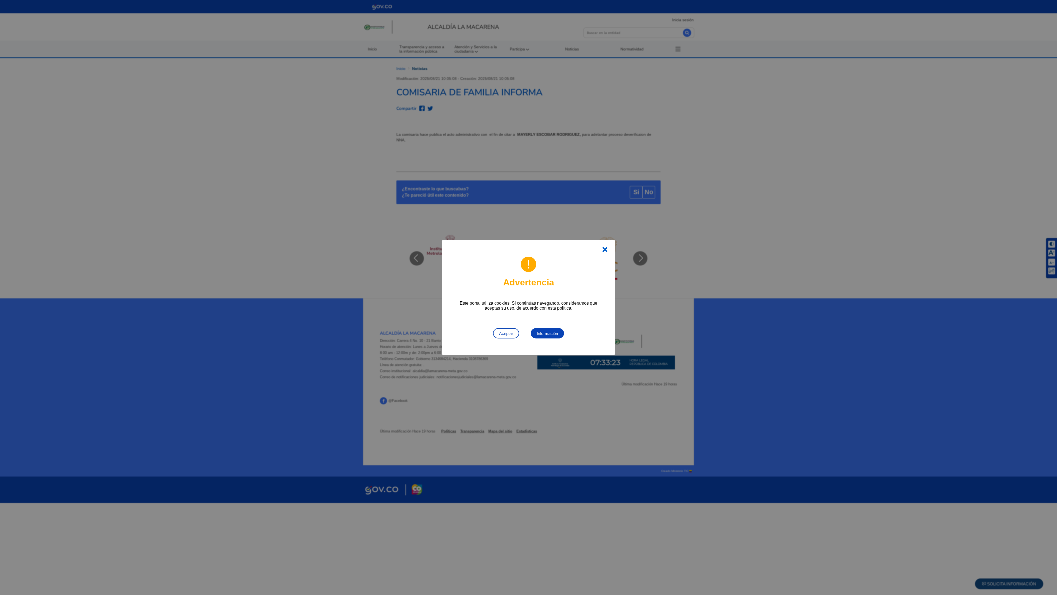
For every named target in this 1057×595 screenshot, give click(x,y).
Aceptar (506, 333)
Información (547, 333)
